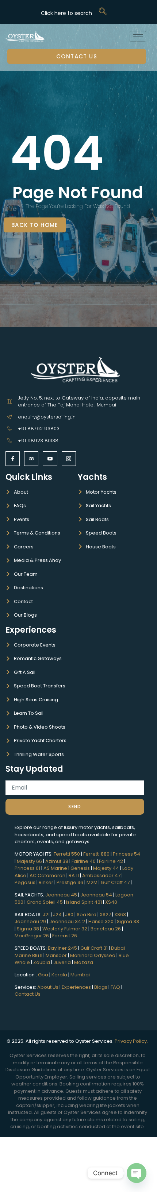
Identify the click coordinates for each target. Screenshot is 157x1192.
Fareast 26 (64, 935)
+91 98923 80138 (38, 440)
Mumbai (80, 974)
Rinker (46, 882)
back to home (34, 225)
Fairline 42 (111, 861)
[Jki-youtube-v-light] (50, 458)
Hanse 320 (101, 921)
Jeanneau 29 (30, 921)
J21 (46, 914)
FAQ (115, 987)
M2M (92, 882)
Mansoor (56, 955)
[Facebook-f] (12, 458)
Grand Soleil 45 (45, 902)
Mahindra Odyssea (92, 955)
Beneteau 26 (106, 928)
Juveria (62, 962)
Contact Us (76, 56)
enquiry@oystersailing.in (47, 416)
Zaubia (41, 962)
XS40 (111, 902)
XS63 (119, 914)
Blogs (100, 987)
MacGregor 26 (32, 935)
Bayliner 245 (62, 948)
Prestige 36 (70, 882)
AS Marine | (56, 868)
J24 (57, 914)
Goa (43, 974)
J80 (69, 914)
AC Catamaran (47, 875)
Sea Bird (86, 914)
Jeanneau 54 (96, 894)
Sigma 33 (128, 921)
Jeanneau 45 (61, 894)
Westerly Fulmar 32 (64, 928)
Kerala (59, 974)
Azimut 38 (56, 861)
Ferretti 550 (67, 853)
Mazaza (83, 962)
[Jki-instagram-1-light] (69, 458)
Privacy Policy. (132, 1041)
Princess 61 (27, 868)
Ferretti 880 (96, 853)
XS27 (105, 914)
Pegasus (25, 882)
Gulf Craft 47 (115, 882)
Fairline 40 (84, 861)
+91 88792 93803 (39, 428)
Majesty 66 (29, 861)
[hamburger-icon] (138, 36)
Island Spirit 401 (84, 902)
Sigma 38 (28, 928)
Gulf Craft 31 (94, 948)
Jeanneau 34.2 (67, 921)
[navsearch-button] (73, 11)
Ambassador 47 (101, 875)
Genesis (80, 868)
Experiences (30, 630)
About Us (47, 987)
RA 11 (74, 875)
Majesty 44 (106, 868)
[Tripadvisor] (31, 458)
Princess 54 (126, 853)
